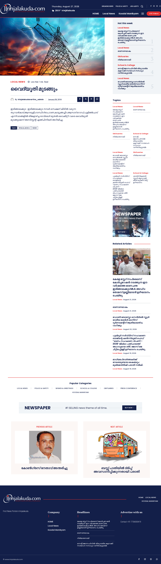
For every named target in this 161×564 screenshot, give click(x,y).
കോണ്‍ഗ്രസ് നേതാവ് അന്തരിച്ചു (44, 468)
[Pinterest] (91, 99)
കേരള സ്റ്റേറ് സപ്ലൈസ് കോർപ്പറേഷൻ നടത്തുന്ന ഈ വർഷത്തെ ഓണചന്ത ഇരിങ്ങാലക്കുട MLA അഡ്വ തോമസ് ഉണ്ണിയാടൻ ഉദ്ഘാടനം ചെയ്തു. (132, 37)
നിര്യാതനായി (124, 59)
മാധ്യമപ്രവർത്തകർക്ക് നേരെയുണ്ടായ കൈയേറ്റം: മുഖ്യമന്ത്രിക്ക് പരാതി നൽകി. (128, 362)
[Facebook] (150, 6)
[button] (142, 6)
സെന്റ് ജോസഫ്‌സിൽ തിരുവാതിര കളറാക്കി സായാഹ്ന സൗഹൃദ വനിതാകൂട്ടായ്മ (133, 70)
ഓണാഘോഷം (124, 51)
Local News (18, 82)
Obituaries (123, 56)
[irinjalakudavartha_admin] (13, 99)
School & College (126, 65)
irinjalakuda (24, 128)
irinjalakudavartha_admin (31, 99)
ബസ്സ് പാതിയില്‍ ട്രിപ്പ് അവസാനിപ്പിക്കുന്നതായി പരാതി (117, 470)
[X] (85, 99)
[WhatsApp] (97, 99)
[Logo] (22, 498)
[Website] (156, 6)
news (34, 128)
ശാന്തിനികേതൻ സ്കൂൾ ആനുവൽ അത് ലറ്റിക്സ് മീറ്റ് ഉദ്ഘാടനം (140, 179)
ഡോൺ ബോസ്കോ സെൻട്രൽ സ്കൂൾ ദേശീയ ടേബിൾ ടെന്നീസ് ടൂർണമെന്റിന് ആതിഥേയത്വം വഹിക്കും (131, 85)
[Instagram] (153, 6)
